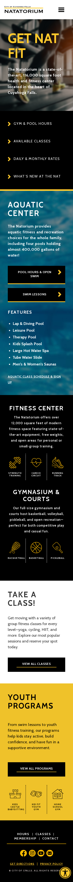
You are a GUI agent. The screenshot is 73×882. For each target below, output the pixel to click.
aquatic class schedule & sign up (34, 379)
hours (24, 834)
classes (43, 834)
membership (25, 838)
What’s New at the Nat (37, 176)
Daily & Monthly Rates (37, 159)
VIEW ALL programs (36, 768)
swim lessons (35, 294)
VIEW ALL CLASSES (36, 664)
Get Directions (22, 863)
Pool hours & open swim (34, 274)
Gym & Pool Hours (33, 124)
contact (50, 838)
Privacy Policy (51, 863)
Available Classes (32, 141)
